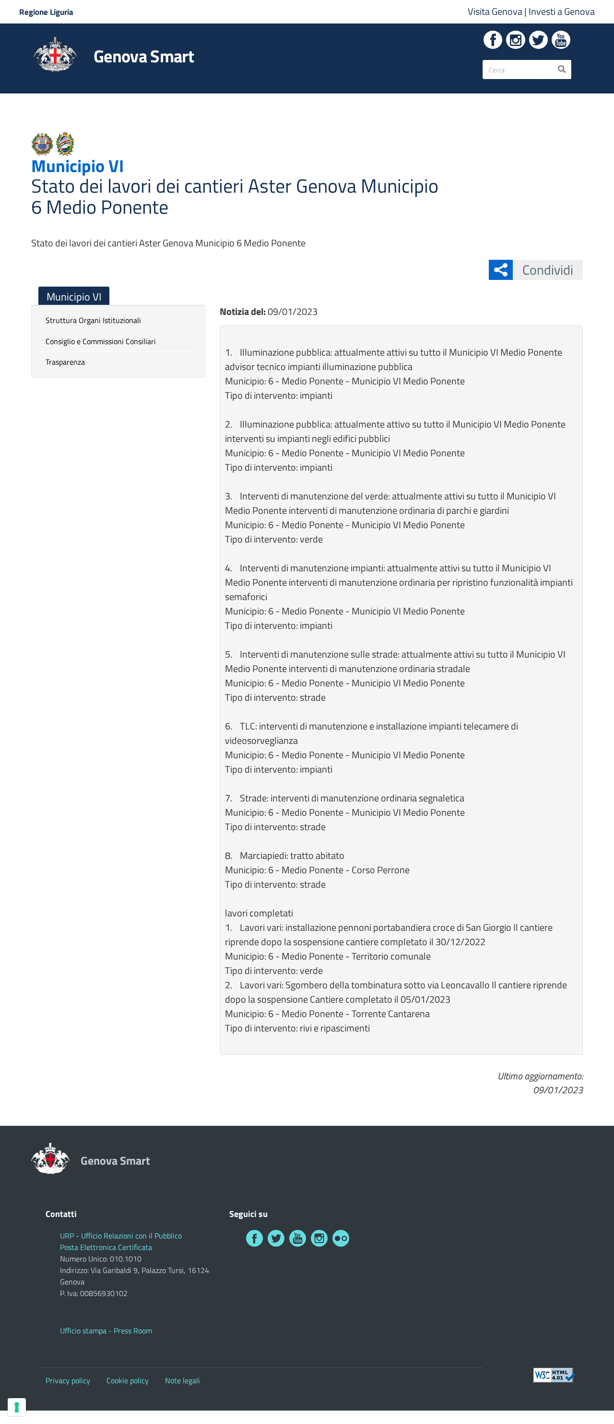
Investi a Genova (562, 11)
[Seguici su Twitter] (538, 40)
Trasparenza (65, 362)
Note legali (182, 1380)
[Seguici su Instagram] (515, 40)
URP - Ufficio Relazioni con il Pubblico (121, 1235)
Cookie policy (127, 1380)
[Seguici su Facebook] (493, 40)
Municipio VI (74, 297)
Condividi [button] (547, 269)
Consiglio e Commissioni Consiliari (101, 341)
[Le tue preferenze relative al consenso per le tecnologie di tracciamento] (17, 1407)
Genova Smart (144, 56)
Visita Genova (496, 11)
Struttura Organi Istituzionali (93, 320)
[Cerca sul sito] (561, 69)
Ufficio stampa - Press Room (106, 1330)
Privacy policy (68, 1380)
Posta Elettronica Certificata (106, 1247)
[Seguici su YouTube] (561, 40)
